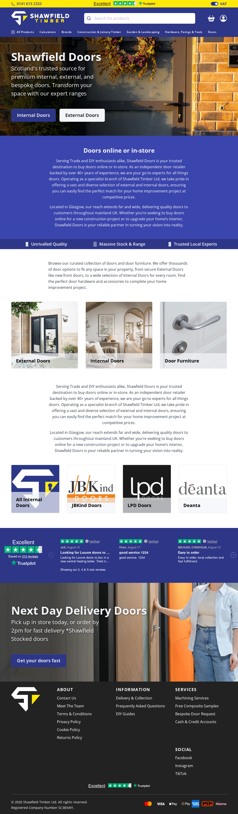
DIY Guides (125, 713)
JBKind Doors (87, 505)
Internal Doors (33, 115)
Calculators (48, 32)
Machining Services (192, 698)
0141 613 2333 (29, 3)
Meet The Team (70, 706)
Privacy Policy (69, 721)
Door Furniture (182, 361)
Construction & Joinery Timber (99, 32)
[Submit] (89, 18)
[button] (223, 17)
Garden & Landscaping (143, 32)
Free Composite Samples (197, 706)
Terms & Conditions (74, 713)
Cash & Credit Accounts (195, 721)
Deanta (191, 505)
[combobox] (139, 18)
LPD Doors (139, 505)
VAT (223, 3)
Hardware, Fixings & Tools (183, 32)
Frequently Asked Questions (140, 706)
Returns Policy (69, 737)
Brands (67, 32)
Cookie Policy (68, 729)
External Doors (82, 115)
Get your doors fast (38, 660)
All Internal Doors (29, 502)
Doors (212, 32)
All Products (25, 32)
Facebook (183, 757)
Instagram (184, 765)
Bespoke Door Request (195, 713)
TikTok (180, 773)
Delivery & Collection (134, 698)
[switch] (214, 4)
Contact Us (66, 698)
